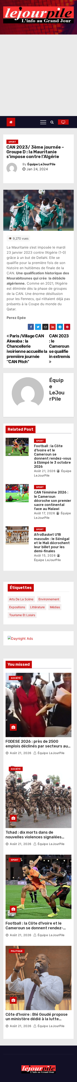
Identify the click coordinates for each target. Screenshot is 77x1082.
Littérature (37, 607)
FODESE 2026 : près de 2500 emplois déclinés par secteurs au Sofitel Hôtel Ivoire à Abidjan (37, 746)
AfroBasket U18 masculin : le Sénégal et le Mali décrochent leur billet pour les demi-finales (52, 543)
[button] (53, 122)
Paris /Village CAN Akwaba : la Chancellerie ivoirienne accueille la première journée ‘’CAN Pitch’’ (27, 348)
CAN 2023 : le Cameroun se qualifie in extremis (59, 346)
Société (16, 678)
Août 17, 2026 (44, 513)
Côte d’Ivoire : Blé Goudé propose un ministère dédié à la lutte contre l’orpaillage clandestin (37, 1019)
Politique (16, 951)
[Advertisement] (38, 75)
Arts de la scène (21, 599)
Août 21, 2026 (45, 471)
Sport (12, 141)
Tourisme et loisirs (22, 615)
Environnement (48, 599)
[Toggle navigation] (43, 122)
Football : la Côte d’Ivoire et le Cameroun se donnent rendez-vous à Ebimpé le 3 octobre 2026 (52, 456)
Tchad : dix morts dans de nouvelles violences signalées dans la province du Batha (34, 837)
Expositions (17, 607)
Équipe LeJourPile (41, 164)
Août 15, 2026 (45, 555)
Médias (55, 607)
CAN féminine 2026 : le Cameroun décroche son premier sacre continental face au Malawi (52, 500)
